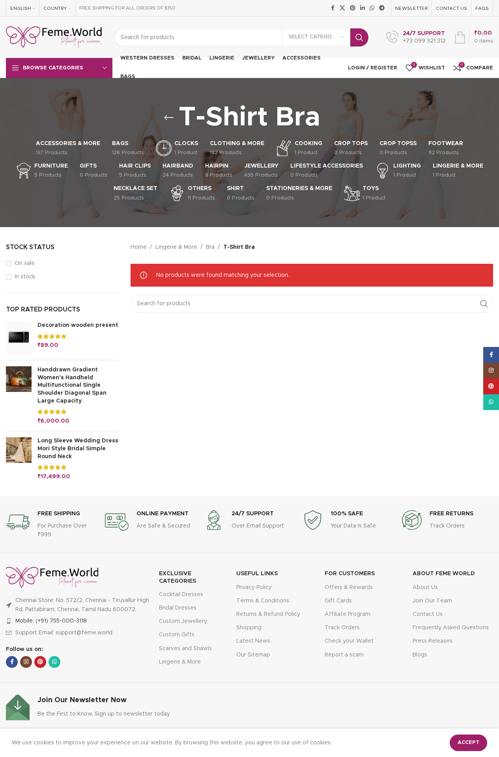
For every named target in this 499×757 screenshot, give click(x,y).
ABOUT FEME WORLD (444, 573)
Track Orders (342, 627)
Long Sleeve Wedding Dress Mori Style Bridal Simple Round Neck (77, 448)
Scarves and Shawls (185, 648)
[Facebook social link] (332, 8)
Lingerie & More (176, 247)
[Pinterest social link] (353, 8)
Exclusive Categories (177, 577)
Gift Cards (338, 601)
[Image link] (52, 577)
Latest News (253, 641)
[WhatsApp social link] (372, 8)
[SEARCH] (359, 37)
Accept (468, 742)
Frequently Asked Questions (451, 627)
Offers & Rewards (349, 587)
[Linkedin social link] (362, 8)
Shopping (249, 627)
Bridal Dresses (177, 608)
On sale (25, 263)
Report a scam (344, 655)
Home (139, 247)
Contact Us (428, 614)
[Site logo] (54, 37)
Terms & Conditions (262, 601)
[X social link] (342, 8)
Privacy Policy (254, 587)
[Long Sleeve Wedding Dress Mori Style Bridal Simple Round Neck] (19, 459)
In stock (25, 277)
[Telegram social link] (382, 8)
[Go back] (169, 118)
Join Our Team (432, 601)
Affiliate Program (347, 614)
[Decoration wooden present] (19, 338)
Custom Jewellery (183, 621)
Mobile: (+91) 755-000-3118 (51, 621)
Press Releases (432, 641)
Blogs (420, 655)
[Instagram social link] (26, 662)
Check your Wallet (349, 641)
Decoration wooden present (77, 325)
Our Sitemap (253, 655)
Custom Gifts (176, 635)
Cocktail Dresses (181, 594)
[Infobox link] (416, 37)
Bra (210, 247)
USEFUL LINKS (257, 573)
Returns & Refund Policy (268, 614)
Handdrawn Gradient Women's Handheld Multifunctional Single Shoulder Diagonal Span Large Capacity (72, 385)
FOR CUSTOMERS (350, 573)
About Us (425, 587)
